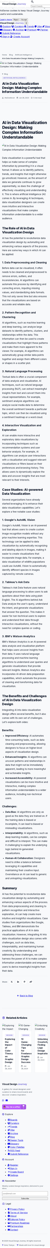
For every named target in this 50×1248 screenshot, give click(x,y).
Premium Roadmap (19, 1223)
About (13, 1216)
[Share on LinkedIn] (18, 981)
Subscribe (25, 1199)
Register (14, 1165)
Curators (19, 26)
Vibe (39, 26)
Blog (47, 26)
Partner (44, 29)
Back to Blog (26, 995)
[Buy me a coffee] (14, 1106)
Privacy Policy (17, 1209)
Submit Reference (11, 33)
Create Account (21, 36)
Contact (14, 1229)
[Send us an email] (7, 1100)
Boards (13, 1120)
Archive (19, 29)
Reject (16, 20)
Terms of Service (19, 1212)
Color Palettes (17, 1147)
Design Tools (16, 1140)
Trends (30, 26)
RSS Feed (15, 1150)
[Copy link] (30, 981)
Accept (24, 20)
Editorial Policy (17, 1219)
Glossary (7, 29)
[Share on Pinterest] (24, 981)
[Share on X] (11, 981)
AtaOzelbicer (9, 98)
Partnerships (16, 1226)
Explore (6, 26)
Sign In (13, 1168)
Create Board (17, 1172)
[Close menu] (26, 23)
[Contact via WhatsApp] (3, 1100)
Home (4, 55)
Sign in (6, 36)
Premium (31, 29)
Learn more (6, 19)
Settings (14, 1175)
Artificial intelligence (23, 55)
